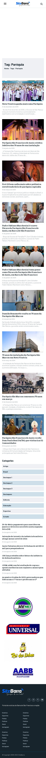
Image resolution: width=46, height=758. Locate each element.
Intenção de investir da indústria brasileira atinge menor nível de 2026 (22, 537)
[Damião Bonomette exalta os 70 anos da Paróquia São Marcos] (23, 300)
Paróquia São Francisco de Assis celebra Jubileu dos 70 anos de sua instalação (22, 144)
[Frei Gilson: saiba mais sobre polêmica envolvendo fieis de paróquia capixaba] (23, 171)
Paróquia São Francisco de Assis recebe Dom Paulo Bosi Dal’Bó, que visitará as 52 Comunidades (22, 440)
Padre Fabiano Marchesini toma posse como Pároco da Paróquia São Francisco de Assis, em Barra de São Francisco (22, 272)
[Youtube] (42, 700)
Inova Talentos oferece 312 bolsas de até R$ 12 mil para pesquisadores (23, 547)
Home (6, 68)
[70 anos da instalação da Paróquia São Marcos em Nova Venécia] (23, 341)
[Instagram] (33, 700)
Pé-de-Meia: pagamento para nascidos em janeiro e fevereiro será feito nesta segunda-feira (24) (22, 526)
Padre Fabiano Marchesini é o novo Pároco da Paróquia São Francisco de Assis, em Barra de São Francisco (20, 228)
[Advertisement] (23, 32)
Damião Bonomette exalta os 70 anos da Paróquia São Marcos (22, 314)
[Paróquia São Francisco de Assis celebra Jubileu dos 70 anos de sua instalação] (23, 129)
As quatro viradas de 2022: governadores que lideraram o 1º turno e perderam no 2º (22, 578)
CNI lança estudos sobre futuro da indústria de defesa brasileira (22, 556)
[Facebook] (29, 700)
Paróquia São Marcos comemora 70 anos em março (22, 397)
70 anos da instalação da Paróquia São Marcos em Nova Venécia (21, 356)
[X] (37, 700)
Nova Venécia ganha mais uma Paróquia (22, 103)
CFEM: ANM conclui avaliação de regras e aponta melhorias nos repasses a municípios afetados (22, 567)
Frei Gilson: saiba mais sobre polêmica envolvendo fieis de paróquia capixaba (21, 185)
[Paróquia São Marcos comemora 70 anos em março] (23, 383)
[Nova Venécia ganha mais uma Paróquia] (23, 90)
